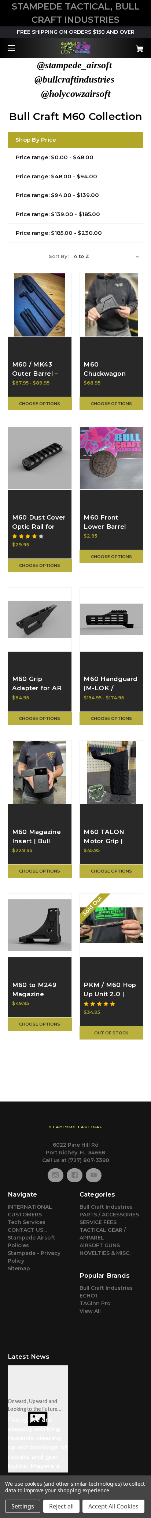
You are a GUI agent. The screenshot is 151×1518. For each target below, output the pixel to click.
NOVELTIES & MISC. (105, 1253)
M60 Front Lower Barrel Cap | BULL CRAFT (105, 531)
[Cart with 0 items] (129, 46)
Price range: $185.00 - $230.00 (59, 232)
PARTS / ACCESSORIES (109, 1214)
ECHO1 (88, 1295)
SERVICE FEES (98, 1222)
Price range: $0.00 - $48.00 (54, 157)
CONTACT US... (27, 1230)
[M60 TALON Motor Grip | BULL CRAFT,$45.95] (111, 772)
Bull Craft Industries (106, 1207)
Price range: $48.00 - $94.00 (56, 176)
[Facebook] (74, 1175)
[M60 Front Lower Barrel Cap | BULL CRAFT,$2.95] (111, 457)
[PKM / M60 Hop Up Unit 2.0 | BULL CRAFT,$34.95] (111, 925)
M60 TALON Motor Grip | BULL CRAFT (105, 841)
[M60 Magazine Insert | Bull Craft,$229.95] (39, 772)
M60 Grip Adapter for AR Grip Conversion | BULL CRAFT (38, 692)
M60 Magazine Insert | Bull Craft (36, 841)
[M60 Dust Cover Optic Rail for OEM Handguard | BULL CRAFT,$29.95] (39, 457)
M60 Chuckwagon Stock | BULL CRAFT (105, 378)
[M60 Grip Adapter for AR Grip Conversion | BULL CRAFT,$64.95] (39, 619)
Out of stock (111, 1032)
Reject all (61, 1506)
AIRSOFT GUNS (100, 1245)
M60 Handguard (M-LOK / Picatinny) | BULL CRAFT (110, 692)
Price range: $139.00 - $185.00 (58, 214)
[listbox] (106, 256)
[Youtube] (93, 1175)
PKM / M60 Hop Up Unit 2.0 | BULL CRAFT (110, 994)
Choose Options (39, 403)
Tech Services (26, 1222)
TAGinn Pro (95, 1303)
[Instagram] (55, 1175)
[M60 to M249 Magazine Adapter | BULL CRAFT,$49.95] (39, 925)
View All (90, 1311)
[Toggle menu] (18, 48)
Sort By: (59, 256)
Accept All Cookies (113, 1506)
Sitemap (19, 1268)
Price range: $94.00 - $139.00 (57, 195)
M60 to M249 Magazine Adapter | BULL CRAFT (37, 998)
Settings (22, 1506)
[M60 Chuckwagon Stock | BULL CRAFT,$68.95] (111, 305)
